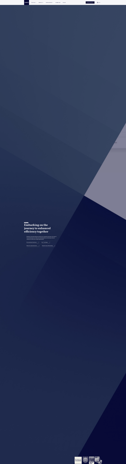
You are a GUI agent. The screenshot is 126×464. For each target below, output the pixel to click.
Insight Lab (58, 2)
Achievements (49, 2)
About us (41, 2)
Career (64, 2)
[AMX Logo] (26, 2)
